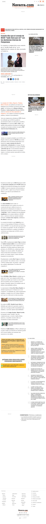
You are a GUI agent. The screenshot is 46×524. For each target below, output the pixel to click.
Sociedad (4, 499)
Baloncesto (14, 503)
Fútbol (13, 501)
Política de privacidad (37, 498)
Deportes (13, 500)
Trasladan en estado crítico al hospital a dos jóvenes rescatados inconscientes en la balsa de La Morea (24, 30)
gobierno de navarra (9, 82)
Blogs (13, 495)
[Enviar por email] (16, 79)
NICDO (20, 82)
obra (4, 82)
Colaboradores (14, 493)
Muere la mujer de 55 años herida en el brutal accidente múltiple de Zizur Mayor (16, 133)
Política (4, 495)
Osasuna (13, 498)
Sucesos (4, 496)
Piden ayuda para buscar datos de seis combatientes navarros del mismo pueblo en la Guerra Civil (16, 237)
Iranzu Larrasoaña (6, 74)
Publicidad (35, 495)
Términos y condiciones (35, 415)
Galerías (23, 503)
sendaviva (16, 82)
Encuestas (14, 496)
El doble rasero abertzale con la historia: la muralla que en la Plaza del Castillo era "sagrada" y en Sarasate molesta (38, 405)
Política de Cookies (36, 496)
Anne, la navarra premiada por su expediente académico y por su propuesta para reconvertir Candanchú (15, 198)
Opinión (3, 503)
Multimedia (23, 502)
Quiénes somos (35, 491)
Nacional (22, 498)
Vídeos (23, 505)
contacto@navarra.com (7, 353)
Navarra (3, 493)
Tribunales (4, 498)
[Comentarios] (18, 79)
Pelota (13, 504)
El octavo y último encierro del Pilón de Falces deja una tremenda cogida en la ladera (38, 383)
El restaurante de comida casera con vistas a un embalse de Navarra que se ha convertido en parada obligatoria (16, 299)
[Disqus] (32, 439)
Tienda (34, 506)
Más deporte (24, 496)
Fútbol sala (24, 495)
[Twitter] (11, 74)
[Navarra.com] (23, 5)
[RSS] (26, 512)
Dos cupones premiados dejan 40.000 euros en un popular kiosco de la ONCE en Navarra (16, 324)
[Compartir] (8, 79)
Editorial (4, 504)
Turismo (34, 504)
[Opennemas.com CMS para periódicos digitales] (23, 515)
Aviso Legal (35, 500)
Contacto (34, 493)
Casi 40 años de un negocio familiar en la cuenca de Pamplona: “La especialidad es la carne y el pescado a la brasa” (16, 271)
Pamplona (4, 501)
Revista (22, 500)
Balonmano (24, 493)
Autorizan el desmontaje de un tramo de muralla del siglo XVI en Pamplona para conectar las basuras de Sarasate (36, 49)
